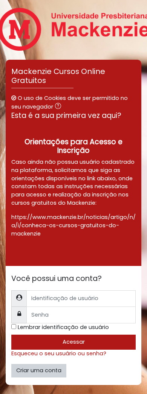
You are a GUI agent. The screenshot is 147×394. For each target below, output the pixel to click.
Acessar (74, 342)
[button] (59, 107)
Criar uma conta (38, 370)
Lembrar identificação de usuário (63, 327)
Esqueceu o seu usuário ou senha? (58, 353)
